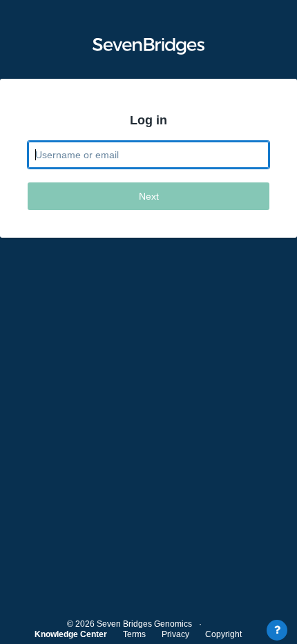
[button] (148, 46)
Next (149, 196)
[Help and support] (277, 630)
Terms (134, 634)
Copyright (223, 634)
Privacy (175, 634)
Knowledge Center (71, 634)
